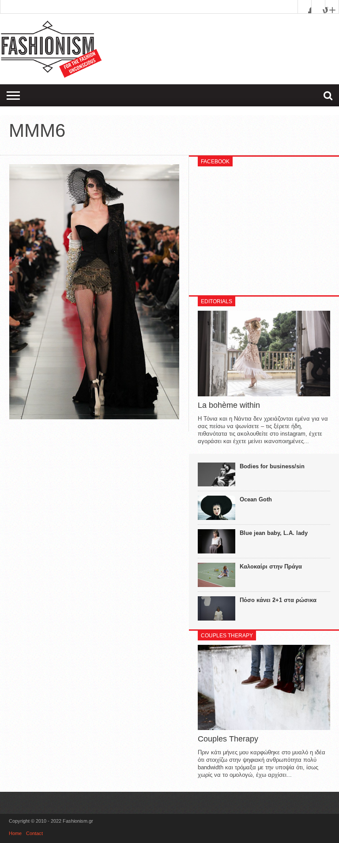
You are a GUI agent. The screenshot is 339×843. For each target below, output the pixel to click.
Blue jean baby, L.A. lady (274, 533)
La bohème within (229, 405)
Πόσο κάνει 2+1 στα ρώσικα (278, 600)
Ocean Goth (256, 499)
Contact (34, 833)
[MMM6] (94, 417)
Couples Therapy (228, 738)
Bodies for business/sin (272, 466)
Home (15, 833)
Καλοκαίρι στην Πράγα (271, 566)
